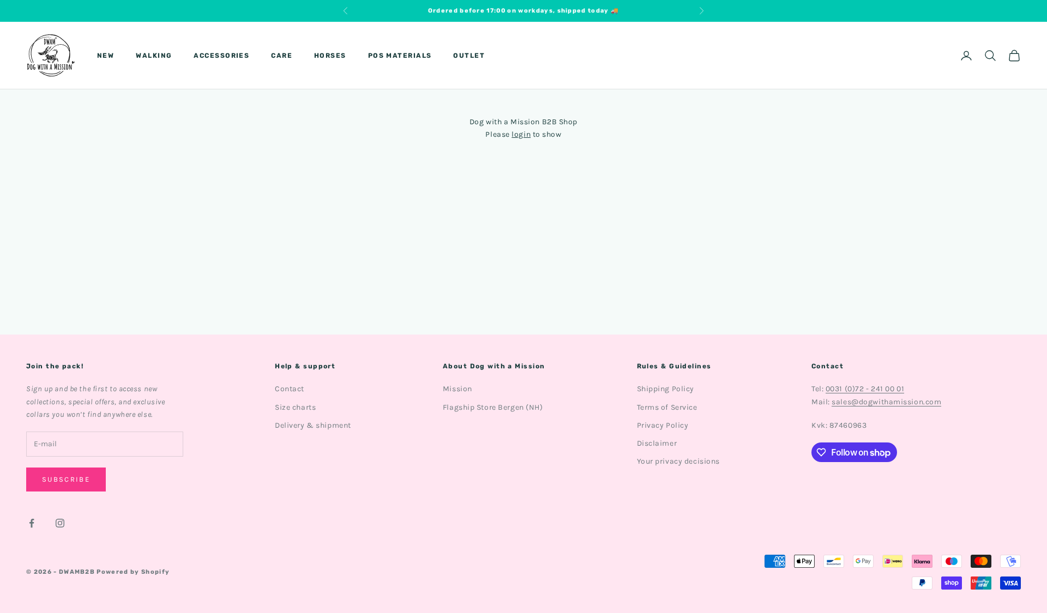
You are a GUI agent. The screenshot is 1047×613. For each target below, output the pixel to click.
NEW (105, 55)
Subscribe (66, 479)
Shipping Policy (665, 388)
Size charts (295, 407)
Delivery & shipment (313, 425)
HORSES (330, 55)
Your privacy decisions (678, 461)
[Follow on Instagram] (60, 523)
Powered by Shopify (133, 571)
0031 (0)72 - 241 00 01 (865, 388)
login (521, 134)
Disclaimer (657, 443)
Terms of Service (667, 407)
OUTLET (469, 55)
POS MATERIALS (400, 55)
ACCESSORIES (221, 55)
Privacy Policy (663, 425)
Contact (289, 388)
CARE (281, 55)
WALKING (154, 55)
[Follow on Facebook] (31, 523)
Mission (457, 388)
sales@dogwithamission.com (886, 401)
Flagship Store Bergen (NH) (493, 407)
